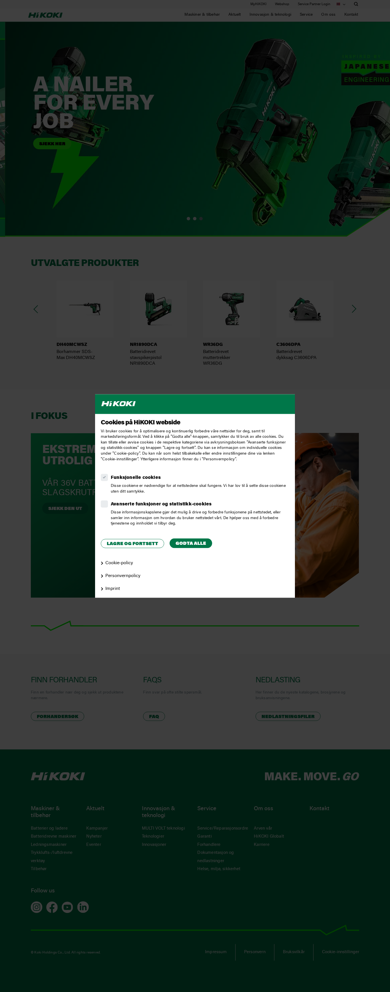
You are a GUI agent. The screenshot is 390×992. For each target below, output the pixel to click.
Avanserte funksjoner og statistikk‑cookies (161, 504)
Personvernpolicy (122, 576)
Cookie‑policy (119, 563)
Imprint (112, 588)
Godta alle (191, 543)
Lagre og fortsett (132, 544)
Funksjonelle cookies (136, 478)
